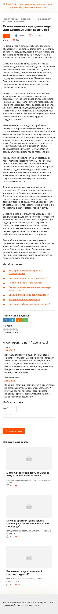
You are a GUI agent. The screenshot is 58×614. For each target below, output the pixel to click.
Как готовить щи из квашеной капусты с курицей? (24, 573)
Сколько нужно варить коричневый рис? (29, 295)
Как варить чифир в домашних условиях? (29, 304)
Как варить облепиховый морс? (24, 299)
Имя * (5, 408)
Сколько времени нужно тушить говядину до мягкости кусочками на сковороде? (27, 523)
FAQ (6, 36)
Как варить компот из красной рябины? (28, 278)
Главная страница (10, 19)
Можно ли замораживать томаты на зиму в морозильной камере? (27, 474)
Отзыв (7, 414)
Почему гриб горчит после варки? (25, 283)
